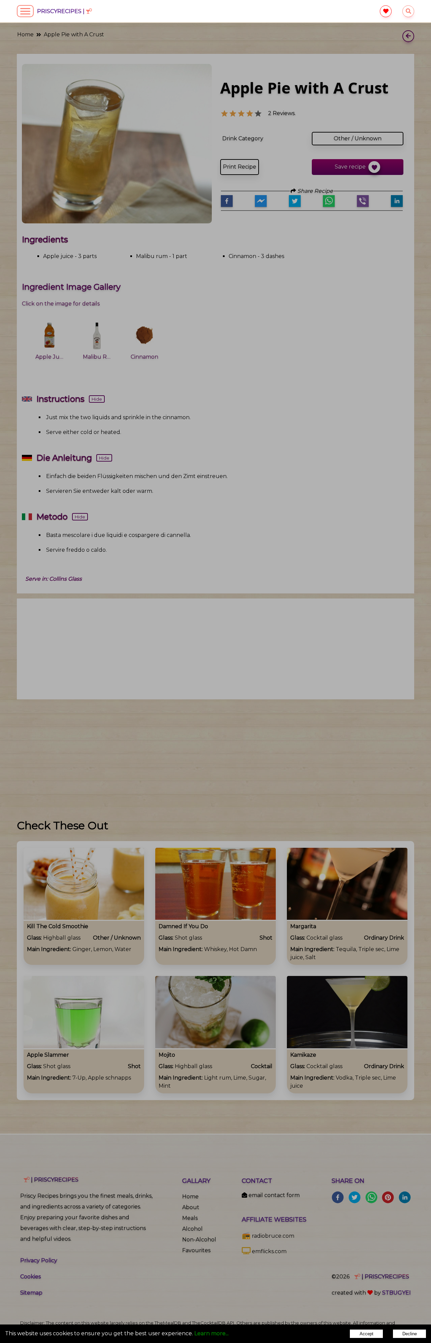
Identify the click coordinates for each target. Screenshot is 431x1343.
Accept (366, 1333)
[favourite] (386, 11)
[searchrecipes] (408, 11)
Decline (409, 1333)
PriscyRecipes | (61, 11)
